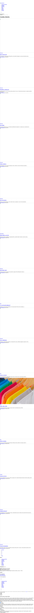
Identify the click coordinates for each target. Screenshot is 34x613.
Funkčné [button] (1, 601)
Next (2, 555)
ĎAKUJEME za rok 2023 (4, 235)
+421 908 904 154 (2, 574)
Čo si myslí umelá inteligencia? (5, 305)
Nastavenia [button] (32, 591)
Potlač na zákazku (3, 441)
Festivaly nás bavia (3, 476)
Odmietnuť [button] (30, 591)
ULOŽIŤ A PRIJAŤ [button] (2, 612)
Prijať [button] (28, 591)
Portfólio (2, 233)
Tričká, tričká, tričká (3, 406)
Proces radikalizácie (3, 340)
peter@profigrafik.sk (2, 575)
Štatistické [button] (1, 606)
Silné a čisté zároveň (3, 54)
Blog (0, 233)
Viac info (26, 591)
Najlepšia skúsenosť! (3, 511)
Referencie (1, 123)
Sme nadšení (2, 125)
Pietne (2, 563)
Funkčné (2, 602)
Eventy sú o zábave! (3, 375)
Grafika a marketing (4, 581)
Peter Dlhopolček (2, 92)
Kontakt (3, 587)
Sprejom (3, 564)
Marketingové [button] (2, 609)
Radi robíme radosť (3, 270)
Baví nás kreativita (3, 200)
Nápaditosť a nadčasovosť (4, 89)
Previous (3, 549)
